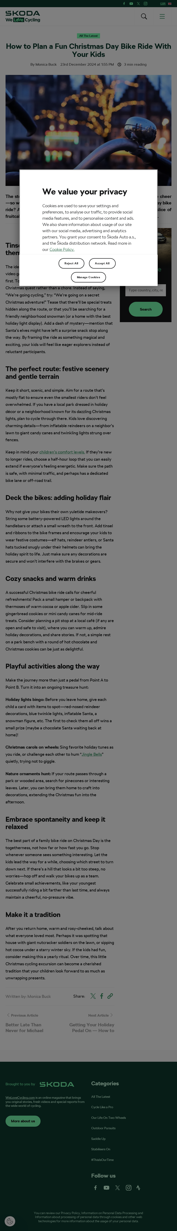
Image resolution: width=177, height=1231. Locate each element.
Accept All (102, 263)
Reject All (71, 263)
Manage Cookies (88, 277)
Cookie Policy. (62, 249)
